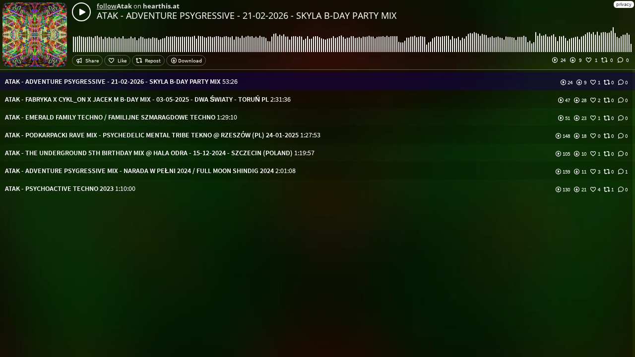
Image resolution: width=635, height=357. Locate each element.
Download (189, 60)
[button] (317, 81)
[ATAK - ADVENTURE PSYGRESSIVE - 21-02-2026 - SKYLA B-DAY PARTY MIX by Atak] (81, 11)
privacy (624, 4)
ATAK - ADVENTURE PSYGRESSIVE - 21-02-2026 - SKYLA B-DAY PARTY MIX (246, 15)
